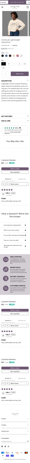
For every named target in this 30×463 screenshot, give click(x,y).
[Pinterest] (5, 446)
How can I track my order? (11, 240)
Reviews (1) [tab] (8, 179)
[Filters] (7, 184)
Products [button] (3, 418)
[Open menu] (3, 7)
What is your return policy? (11, 230)
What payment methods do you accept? (13, 246)
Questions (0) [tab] (22, 179)
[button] (15, 130)
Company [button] (3, 425)
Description (6, 81)
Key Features (6, 116)
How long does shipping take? (12, 225)
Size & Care (5, 121)
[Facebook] (2, 446)
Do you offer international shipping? (14, 235)
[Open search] (3, 184)
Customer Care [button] (5, 431)
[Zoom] (5, 33)
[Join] (27, 441)
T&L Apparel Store (11, 459)
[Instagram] (8, 446)
